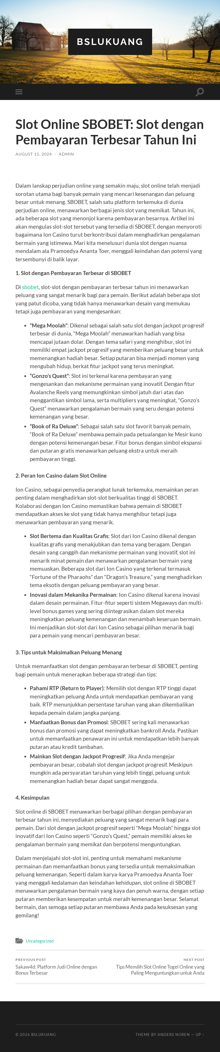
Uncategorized (40, 940)
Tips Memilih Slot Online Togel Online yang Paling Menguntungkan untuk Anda (160, 966)
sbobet (30, 287)
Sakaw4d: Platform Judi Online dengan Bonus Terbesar (56, 966)
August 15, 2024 (33, 154)
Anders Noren (174, 1034)
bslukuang (110, 41)
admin (66, 154)
